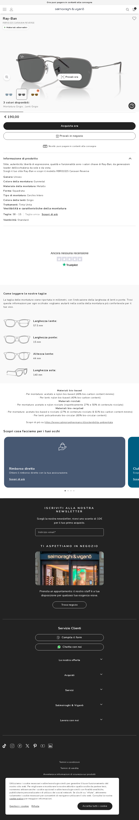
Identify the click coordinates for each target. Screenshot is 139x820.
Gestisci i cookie (19, 806)
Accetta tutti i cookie (95, 806)
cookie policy (16, 798)
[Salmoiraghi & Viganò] (69, 9)
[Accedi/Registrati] (11, 10)
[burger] (4, 9)
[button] (133, 9)
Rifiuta (35, 806)
